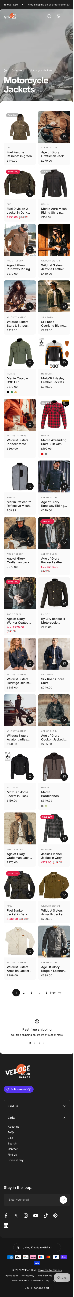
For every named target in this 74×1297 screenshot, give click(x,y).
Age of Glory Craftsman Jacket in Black (19, 562)
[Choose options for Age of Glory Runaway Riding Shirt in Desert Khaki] (30, 250)
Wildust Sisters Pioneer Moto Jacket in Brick (17, 444)
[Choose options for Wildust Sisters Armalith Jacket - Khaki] (64, 895)
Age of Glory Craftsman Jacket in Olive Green (19, 857)
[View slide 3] (39, 1043)
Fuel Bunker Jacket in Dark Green (17, 914)
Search (12, 1122)
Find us (12, 1133)
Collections (18, 70)
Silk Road (47, 317)
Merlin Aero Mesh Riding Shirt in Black (54, 212)
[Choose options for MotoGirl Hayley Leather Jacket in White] (64, 363)
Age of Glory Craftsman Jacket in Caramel (53, 156)
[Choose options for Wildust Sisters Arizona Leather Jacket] (64, 250)
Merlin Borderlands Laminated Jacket (53, 796)
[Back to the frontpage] (5, 70)
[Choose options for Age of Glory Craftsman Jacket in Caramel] (64, 136)
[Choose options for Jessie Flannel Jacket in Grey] (64, 838)
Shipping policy (60, 1254)
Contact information (18, 1259)
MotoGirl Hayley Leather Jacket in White (53, 382)
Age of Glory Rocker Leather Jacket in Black (52, 562)
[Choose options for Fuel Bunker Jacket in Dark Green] (30, 895)
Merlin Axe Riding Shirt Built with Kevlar (53, 444)
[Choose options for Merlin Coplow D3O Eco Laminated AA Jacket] (30, 363)
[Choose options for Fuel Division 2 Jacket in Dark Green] (30, 193)
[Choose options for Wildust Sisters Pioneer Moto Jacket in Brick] (30, 424)
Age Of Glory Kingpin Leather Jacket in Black (52, 970)
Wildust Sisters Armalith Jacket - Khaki (53, 914)
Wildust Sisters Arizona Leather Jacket (52, 269)
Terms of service (42, 1254)
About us (13, 1105)
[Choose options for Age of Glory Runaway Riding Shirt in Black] (64, 486)
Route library (16, 1138)
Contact (13, 1127)
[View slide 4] (44, 1043)
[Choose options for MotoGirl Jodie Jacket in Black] (30, 776)
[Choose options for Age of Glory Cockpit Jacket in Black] (64, 720)
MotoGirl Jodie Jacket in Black (17, 794)
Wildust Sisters (51, 261)
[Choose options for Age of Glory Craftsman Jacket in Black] (30, 543)
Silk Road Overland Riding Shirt (52, 325)
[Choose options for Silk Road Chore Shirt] (64, 663)
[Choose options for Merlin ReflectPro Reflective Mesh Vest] (30, 486)
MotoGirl (47, 374)
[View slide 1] (30, 1043)
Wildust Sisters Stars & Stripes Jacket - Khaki (17, 325)
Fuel (9, 148)
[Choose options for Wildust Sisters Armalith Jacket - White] (30, 951)
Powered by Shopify (48, 1248)
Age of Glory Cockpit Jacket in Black (53, 739)
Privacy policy (26, 1254)
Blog (10, 1116)
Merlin (45, 204)
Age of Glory (49, 148)
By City (45, 614)
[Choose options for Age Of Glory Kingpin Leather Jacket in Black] (64, 951)
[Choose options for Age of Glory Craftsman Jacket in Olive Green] (30, 838)
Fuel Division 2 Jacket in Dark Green (17, 212)
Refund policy (10, 1254)
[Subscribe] (60, 1178)
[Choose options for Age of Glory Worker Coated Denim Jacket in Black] (30, 603)
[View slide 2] (34, 1043)
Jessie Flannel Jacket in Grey (51, 856)
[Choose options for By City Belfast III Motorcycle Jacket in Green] (64, 603)
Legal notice (56, 1259)
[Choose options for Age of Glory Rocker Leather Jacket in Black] (64, 543)
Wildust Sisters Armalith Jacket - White (19, 970)
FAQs (11, 1110)
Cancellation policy (39, 1259)
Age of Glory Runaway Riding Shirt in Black (52, 505)
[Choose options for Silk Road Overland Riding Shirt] (64, 306)
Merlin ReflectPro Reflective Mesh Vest (19, 505)
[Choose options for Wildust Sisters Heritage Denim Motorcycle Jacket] (30, 663)
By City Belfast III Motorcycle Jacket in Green (53, 622)
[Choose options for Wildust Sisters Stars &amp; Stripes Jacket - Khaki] (30, 306)
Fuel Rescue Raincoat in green (19, 154)
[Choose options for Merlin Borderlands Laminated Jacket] (64, 776)
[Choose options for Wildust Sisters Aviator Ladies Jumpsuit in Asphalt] (30, 720)
